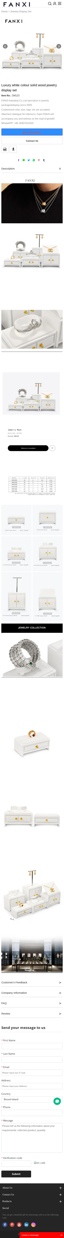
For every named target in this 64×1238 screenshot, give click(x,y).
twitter (28, 160)
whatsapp (33, 160)
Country (5, 1093)
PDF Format (4, 149)
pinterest (38, 160)
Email (5, 1067)
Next (58, 46)
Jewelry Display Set (20, 11)
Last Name (8, 1053)
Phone (5, 1107)
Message (7, 1120)
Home (4, 11)
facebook (18, 160)
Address (6, 1080)
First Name (8, 1040)
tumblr (43, 160)
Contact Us (32, 140)
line (23, 160)
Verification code (11, 1158)
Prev (5, 46)
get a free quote (32, 132)
